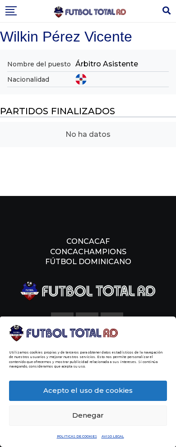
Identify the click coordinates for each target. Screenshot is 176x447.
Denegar (88, 415)
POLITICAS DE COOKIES (77, 436)
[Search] (166, 11)
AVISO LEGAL (113, 436)
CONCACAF (88, 241)
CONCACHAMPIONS (88, 251)
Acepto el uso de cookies (88, 390)
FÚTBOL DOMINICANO (88, 261)
